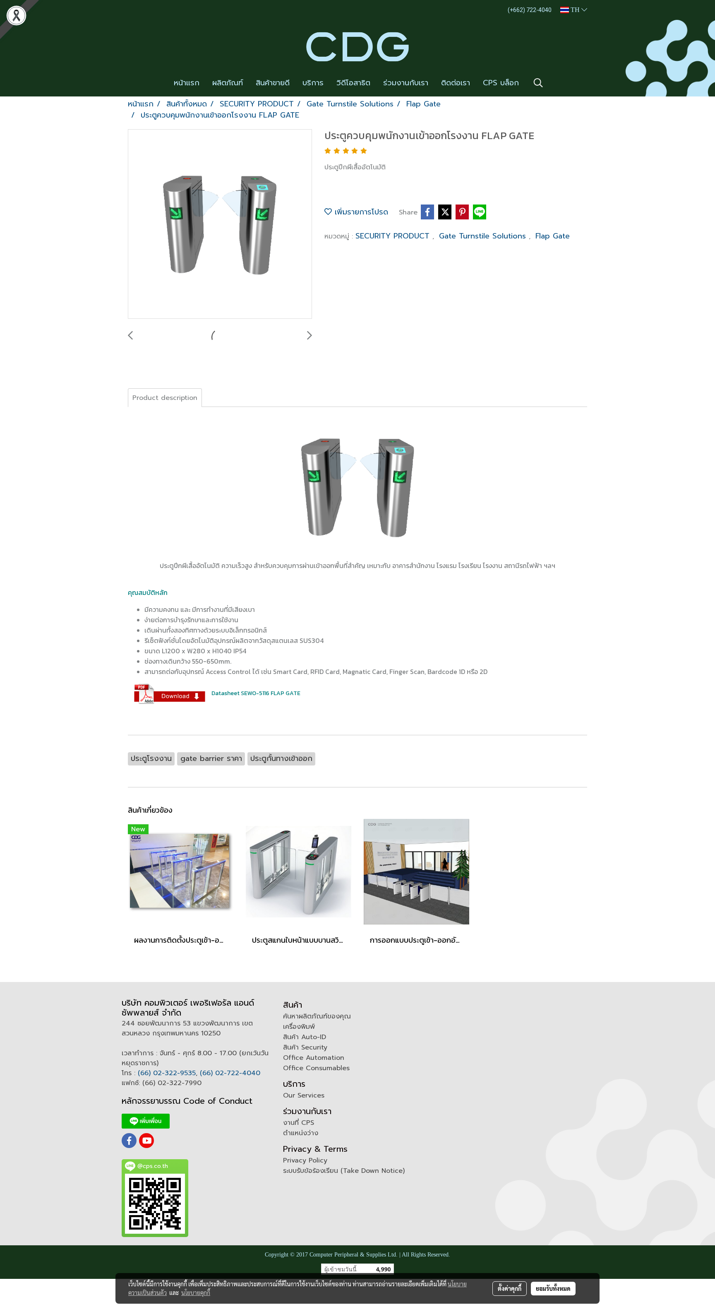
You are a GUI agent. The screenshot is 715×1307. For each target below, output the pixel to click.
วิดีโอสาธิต (353, 83)
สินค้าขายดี (273, 83)
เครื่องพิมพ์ (299, 1027)
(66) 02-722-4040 (230, 1073)
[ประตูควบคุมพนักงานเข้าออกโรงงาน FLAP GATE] (220, 224)
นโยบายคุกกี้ (195, 1292)
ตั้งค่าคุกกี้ (509, 1288)
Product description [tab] (164, 398)
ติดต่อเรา (455, 83)
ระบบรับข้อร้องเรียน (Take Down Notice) (344, 1171)
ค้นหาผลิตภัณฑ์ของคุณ (317, 1016)
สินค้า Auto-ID (304, 1037)
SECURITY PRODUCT (393, 236)
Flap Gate (552, 236)
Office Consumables (316, 1068)
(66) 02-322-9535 (167, 1073)
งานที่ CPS (298, 1123)
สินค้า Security (305, 1047)
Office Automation (313, 1058)
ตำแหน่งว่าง (300, 1133)
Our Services (303, 1095)
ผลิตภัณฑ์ (227, 83)
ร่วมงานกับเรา (405, 83)
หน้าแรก (186, 83)
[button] (538, 83)
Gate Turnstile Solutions (484, 236)
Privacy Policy (305, 1160)
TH (575, 9)
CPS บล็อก (501, 83)
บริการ (313, 83)
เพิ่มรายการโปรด (360, 212)
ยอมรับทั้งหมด (553, 1288)
